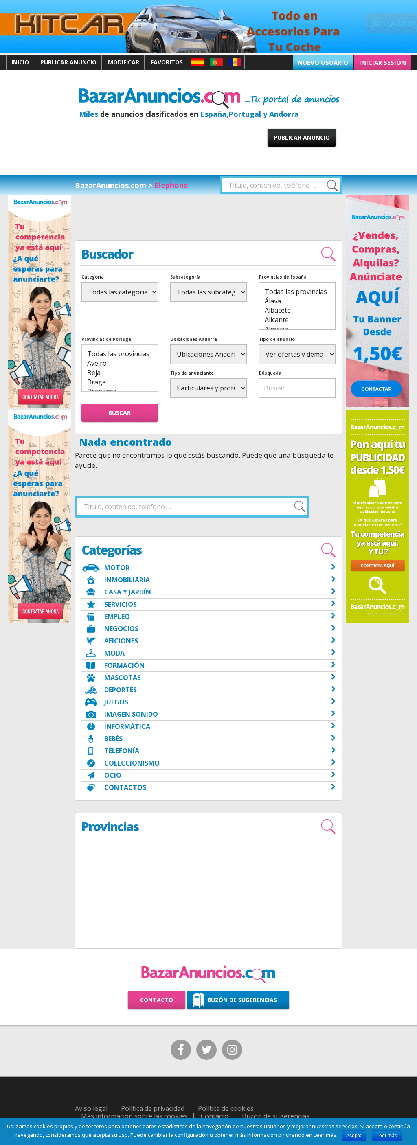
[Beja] (119, 372)
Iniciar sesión (382, 62)
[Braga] (119, 382)
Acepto (354, 1135)
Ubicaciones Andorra (193, 339)
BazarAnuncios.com (110, 185)
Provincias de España (283, 277)
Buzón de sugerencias (242, 1000)
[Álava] (297, 301)
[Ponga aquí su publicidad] (377, 516)
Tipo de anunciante (192, 373)
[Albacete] (297, 310)
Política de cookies (226, 1108)
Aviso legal (91, 1108)
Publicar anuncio (68, 62)
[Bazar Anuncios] (209, 98)
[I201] (39, 621)
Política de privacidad (152, 1108)
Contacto (156, 1000)
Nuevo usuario (323, 62)
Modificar (123, 62)
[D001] (377, 407)
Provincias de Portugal (106, 339)
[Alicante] (297, 320)
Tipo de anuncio (277, 339)
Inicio (20, 62)
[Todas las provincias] (297, 291)
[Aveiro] (119, 363)
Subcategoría (185, 277)
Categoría (92, 277)
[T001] (208, 52)
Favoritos (167, 62)
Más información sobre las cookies (134, 1116)
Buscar (119, 413)
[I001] (39, 407)
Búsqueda (270, 373)
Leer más (386, 1135)
